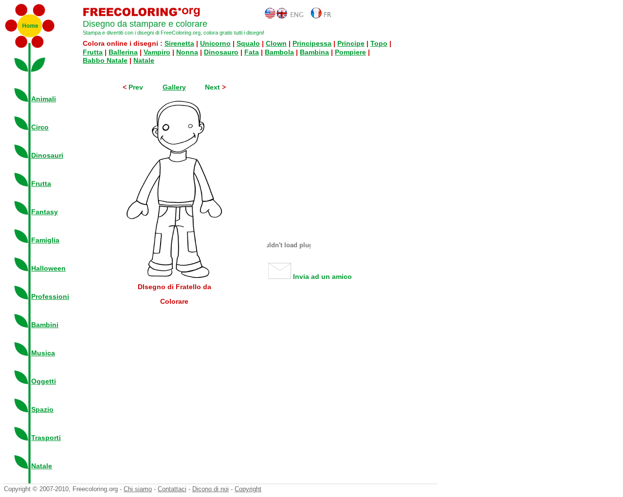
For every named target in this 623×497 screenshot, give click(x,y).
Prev (135, 87)
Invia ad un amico (321, 276)
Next (213, 87)
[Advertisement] (340, 149)
